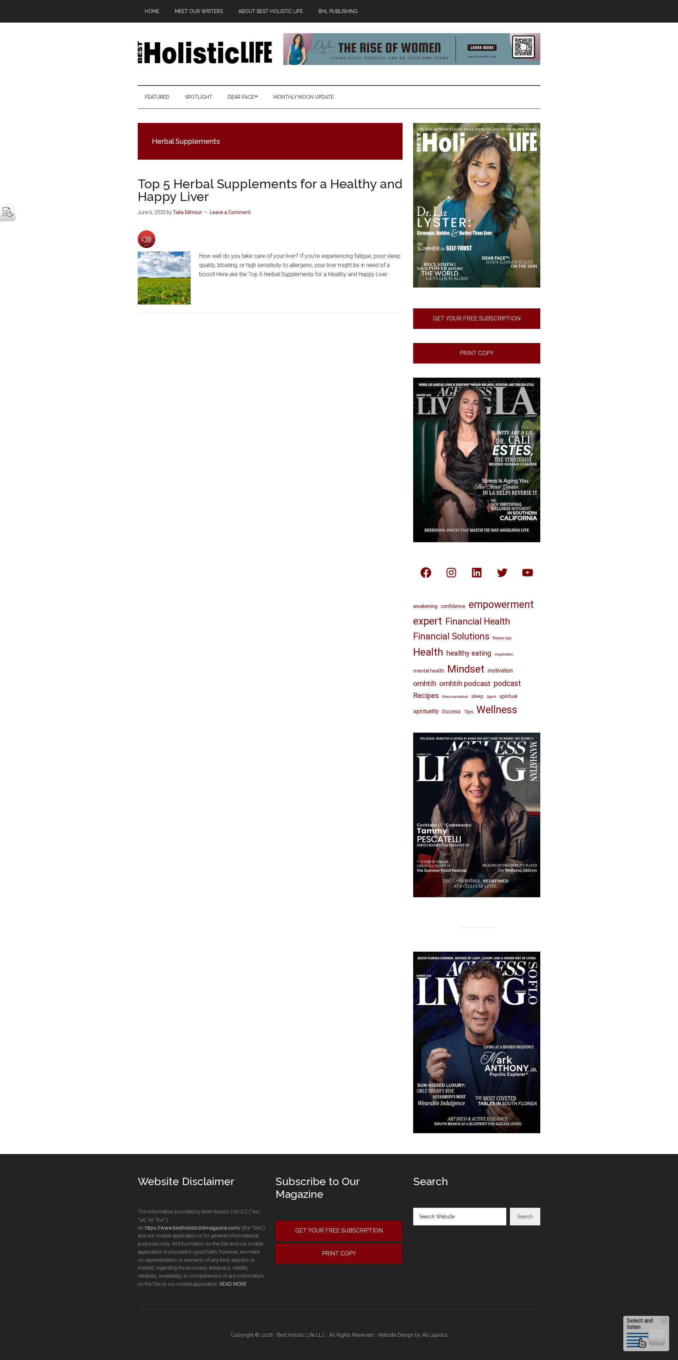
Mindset (465, 669)
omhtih (424, 683)
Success (451, 711)
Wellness (496, 710)
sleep (477, 696)
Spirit (491, 696)
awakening (425, 606)
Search (525, 1216)
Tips (468, 711)
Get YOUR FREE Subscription (339, 1230)
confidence (453, 606)
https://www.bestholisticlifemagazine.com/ (193, 1228)
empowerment (501, 604)
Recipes (426, 695)
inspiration (503, 654)
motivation (500, 670)
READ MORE (233, 1284)
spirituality (426, 711)
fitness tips (502, 638)
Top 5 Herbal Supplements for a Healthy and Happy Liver (270, 190)
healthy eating (468, 653)
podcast (507, 683)
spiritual (508, 696)
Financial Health (477, 621)
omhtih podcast (464, 683)
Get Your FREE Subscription (477, 318)
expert (427, 621)
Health (428, 652)
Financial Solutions (451, 636)
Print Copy (477, 353)
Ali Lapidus (434, 1335)
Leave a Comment (230, 212)
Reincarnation (455, 696)
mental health (428, 671)
